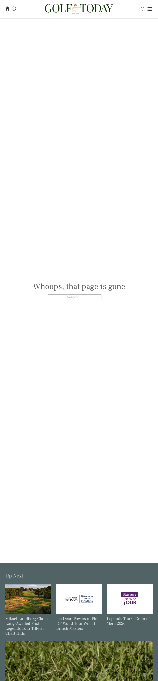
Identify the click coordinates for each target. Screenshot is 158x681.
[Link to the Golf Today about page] (14, 9)
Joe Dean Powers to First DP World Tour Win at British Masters (78, 623)
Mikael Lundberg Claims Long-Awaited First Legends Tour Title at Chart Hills (27, 626)
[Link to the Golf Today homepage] (7, 9)
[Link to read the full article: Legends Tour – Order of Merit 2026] (130, 599)
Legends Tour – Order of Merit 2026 (128, 621)
